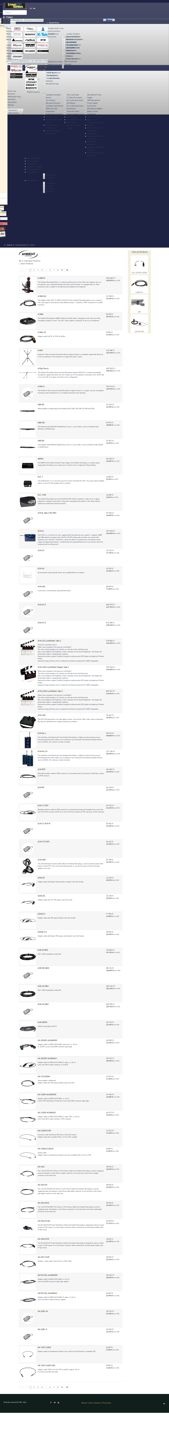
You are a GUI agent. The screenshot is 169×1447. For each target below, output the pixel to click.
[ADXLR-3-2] (28, 938)
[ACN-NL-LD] (28, 758)
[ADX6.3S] (28, 902)
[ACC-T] (28, 483)
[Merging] (17, 40)
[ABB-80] (28, 447)
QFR (139, 312)
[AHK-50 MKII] (28, 1011)
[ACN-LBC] (28, 593)
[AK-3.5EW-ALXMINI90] (28, 1101)
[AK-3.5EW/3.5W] (28, 1137)
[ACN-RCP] (28, 776)
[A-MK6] (28, 321)
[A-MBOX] (28, 285)
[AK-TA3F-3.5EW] (28, 1354)
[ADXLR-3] (28, 920)
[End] (67, 270)
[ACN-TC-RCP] (28, 812)
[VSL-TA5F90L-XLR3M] (139, 263)
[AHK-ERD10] (28, 1029)
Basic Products (27, 263)
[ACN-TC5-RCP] (28, 848)
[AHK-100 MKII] (28, 975)
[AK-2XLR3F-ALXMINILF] (28, 1065)
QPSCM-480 (139, 331)
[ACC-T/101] (28, 501)
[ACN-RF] (28, 794)
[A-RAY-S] (28, 393)
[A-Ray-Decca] (28, 375)
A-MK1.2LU (139, 292)
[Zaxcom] (17, 56)
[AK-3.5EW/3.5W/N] (28, 1155)
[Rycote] (17, 45)
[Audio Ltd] (43, 29)
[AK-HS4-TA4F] (28, 1264)
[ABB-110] (28, 411)
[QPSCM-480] (139, 322)
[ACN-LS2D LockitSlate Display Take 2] (28, 674)
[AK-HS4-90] (28, 1191)
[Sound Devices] (17, 51)
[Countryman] (30, 34)
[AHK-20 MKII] (28, 993)
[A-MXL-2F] (28, 339)
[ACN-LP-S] (28, 629)
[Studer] (30, 51)
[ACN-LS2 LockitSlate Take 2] (28, 647)
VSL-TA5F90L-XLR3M (139, 273)
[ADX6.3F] (28, 884)
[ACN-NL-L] (28, 740)
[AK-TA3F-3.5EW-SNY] (28, 1372)
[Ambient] (30, 29)
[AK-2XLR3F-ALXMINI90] (28, 1047)
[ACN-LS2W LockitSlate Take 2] (28, 698)
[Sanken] (30, 45)
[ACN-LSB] (28, 722)
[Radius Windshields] (30, 40)
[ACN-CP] (28, 557)
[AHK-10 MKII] (28, 957)
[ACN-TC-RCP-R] (28, 830)
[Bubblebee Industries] (17, 34)
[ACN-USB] (28, 866)
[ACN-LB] (28, 575)
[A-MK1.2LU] (28, 303)
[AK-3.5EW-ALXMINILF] (28, 1119)
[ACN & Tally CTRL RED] (28, 519)
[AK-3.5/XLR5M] (28, 1083)
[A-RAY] (28, 357)
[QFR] (139, 303)
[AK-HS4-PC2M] (28, 1227)
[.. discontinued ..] (17, 29)
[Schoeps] (43, 45)
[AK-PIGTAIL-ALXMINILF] (28, 1300)
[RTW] (43, 40)
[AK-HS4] (28, 1173)
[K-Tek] (43, 34)
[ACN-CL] (28, 537)
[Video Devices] (43, 51)
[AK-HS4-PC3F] (28, 1246)
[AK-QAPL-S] (28, 1336)
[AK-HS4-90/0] (28, 1209)
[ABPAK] (28, 465)
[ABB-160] (28, 429)
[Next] (62, 270)
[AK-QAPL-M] (28, 1318)
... (46, 270)
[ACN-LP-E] (28, 611)
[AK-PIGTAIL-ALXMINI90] (28, 1282)
